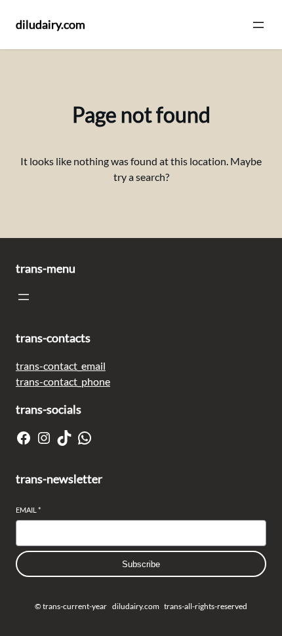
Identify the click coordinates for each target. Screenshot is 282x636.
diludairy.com (50, 24)
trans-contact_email (61, 365)
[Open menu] (258, 25)
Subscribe (141, 564)
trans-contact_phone (63, 381)
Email (28, 510)
